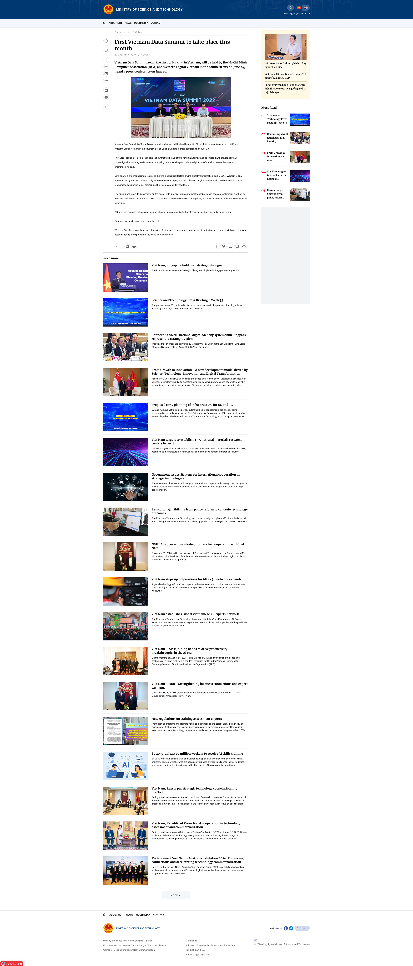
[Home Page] (104, 23)
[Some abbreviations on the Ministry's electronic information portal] (106, 90)
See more (175, 895)
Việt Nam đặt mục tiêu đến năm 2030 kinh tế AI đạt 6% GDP (285, 76)
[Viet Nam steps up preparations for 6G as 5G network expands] (125, 591)
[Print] (106, 97)
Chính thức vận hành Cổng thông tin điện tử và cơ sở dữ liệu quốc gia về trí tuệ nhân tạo (285, 88)
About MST (115, 23)
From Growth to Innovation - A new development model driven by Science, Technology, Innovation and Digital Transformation (200, 371)
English (118, 32)
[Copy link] (106, 80)
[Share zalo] (106, 67)
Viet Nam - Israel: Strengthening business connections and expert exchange (200, 685)
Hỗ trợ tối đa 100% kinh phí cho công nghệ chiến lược (285, 65)
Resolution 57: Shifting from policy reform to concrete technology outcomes (200, 511)
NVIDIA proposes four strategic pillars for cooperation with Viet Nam (198, 546)
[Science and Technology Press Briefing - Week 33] (125, 312)
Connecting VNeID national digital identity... (277, 138)
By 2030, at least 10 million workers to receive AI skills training (197, 753)
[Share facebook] (106, 60)
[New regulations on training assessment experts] (125, 731)
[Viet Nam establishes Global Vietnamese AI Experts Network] (125, 626)
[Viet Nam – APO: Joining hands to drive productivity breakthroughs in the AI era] (125, 661)
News (128, 23)
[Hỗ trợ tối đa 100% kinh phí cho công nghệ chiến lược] (286, 47)
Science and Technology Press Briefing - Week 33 (187, 300)
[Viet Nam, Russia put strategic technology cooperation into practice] (125, 801)
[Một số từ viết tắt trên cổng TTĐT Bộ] (127, 246)
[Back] (106, 107)
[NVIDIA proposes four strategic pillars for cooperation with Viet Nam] (125, 556)
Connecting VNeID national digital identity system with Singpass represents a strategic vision (199, 337)
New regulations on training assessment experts (187, 719)
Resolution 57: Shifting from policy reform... (276, 194)
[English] (306, 8)
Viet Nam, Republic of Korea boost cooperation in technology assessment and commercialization (196, 825)
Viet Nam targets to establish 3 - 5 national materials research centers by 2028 (197, 441)
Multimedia (143, 915)
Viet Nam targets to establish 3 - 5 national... (276, 175)
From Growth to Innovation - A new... (276, 156)
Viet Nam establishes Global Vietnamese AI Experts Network (195, 614)
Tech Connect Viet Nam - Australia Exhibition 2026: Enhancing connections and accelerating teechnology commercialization (198, 860)
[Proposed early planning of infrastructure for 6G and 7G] (125, 417)
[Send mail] (106, 74)
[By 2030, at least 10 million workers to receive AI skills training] (125, 766)
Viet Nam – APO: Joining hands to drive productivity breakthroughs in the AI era (189, 650)
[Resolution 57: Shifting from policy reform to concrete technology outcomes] (125, 522)
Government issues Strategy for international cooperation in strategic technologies (196, 476)
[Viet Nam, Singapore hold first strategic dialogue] (125, 277)
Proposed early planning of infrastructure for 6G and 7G (192, 405)
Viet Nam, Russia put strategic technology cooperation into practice (194, 790)
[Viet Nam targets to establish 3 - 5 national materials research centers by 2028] (125, 452)
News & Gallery (134, 32)
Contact (156, 22)
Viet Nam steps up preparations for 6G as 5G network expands (196, 579)
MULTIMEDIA (141, 23)
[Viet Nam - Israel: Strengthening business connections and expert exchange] (125, 696)
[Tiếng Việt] (299, 8)
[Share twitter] (224, 246)
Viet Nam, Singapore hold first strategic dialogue (187, 265)
